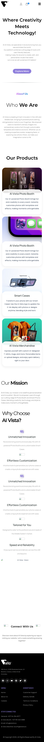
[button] (26, 4)
